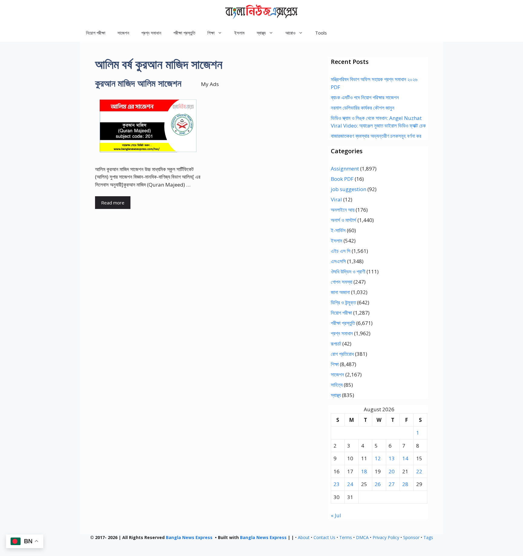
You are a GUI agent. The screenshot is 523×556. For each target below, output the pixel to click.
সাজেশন (123, 33)
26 (378, 484)
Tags (428, 537)
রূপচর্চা (336, 343)
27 (392, 484)
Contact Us (324, 537)
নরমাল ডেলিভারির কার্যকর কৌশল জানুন (362, 107)
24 (350, 484)
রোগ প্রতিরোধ (342, 353)
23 (337, 484)
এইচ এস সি (340, 250)
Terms (345, 537)
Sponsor (411, 537)
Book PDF (342, 178)
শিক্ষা (335, 364)
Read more (112, 203)
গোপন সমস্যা (341, 281)
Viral (336, 199)
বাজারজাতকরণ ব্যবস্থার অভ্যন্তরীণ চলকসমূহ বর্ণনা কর (376, 135)
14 (405, 458)
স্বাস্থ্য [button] (261, 33)
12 (378, 458)
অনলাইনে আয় (342, 209)
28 (405, 484)
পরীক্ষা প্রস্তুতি (184, 33)
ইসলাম (239, 33)
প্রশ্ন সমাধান (151, 33)
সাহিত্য (337, 384)
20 (392, 471)
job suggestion (348, 189)
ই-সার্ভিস (338, 230)
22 (419, 471)
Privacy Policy (386, 537)
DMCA (362, 537)
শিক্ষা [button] (211, 33)
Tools (321, 33)
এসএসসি (338, 261)
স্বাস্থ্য (336, 395)
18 (364, 471)
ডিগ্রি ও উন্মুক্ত (343, 302)
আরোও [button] (290, 33)
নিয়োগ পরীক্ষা (95, 33)
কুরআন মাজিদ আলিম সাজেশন (138, 83)
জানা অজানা (340, 292)
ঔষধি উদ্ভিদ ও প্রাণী (348, 271)
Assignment (345, 168)
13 (392, 458)
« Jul (336, 515)
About (304, 537)
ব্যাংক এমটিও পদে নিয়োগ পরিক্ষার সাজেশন (365, 97)
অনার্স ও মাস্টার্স (343, 220)
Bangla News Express (189, 537)
